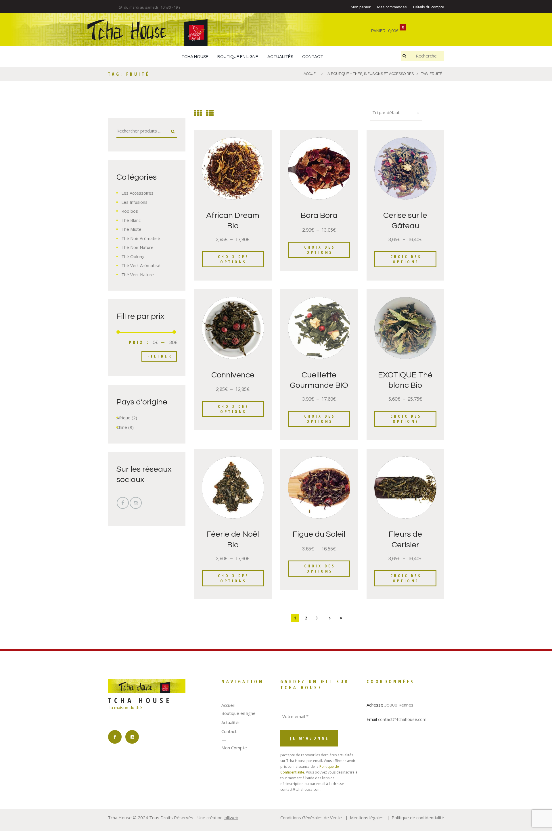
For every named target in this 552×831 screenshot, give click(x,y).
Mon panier (361, 6)
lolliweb (231, 817)
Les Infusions (134, 202)
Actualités (231, 722)
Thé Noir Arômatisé (140, 238)
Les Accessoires (137, 193)
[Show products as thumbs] (198, 113)
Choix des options (233, 259)
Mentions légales (367, 817)
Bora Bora (319, 215)
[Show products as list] (210, 113)
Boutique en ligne (238, 713)
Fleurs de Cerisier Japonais (405, 544)
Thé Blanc (131, 220)
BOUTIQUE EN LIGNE (237, 57)
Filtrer (159, 356)
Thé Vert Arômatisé (140, 265)
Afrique (123, 418)
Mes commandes (392, 6)
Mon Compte (234, 748)
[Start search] (405, 55)
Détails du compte (428, 6)
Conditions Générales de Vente (311, 817)
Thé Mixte (131, 229)
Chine (121, 427)
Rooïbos (129, 211)
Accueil (228, 705)
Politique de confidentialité (418, 817)
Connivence (232, 375)
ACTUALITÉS (280, 57)
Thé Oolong (133, 256)
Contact (229, 731)
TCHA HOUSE (194, 57)
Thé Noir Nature (137, 247)
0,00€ (393, 31)
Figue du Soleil (319, 534)
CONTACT (312, 57)
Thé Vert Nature (137, 274)
